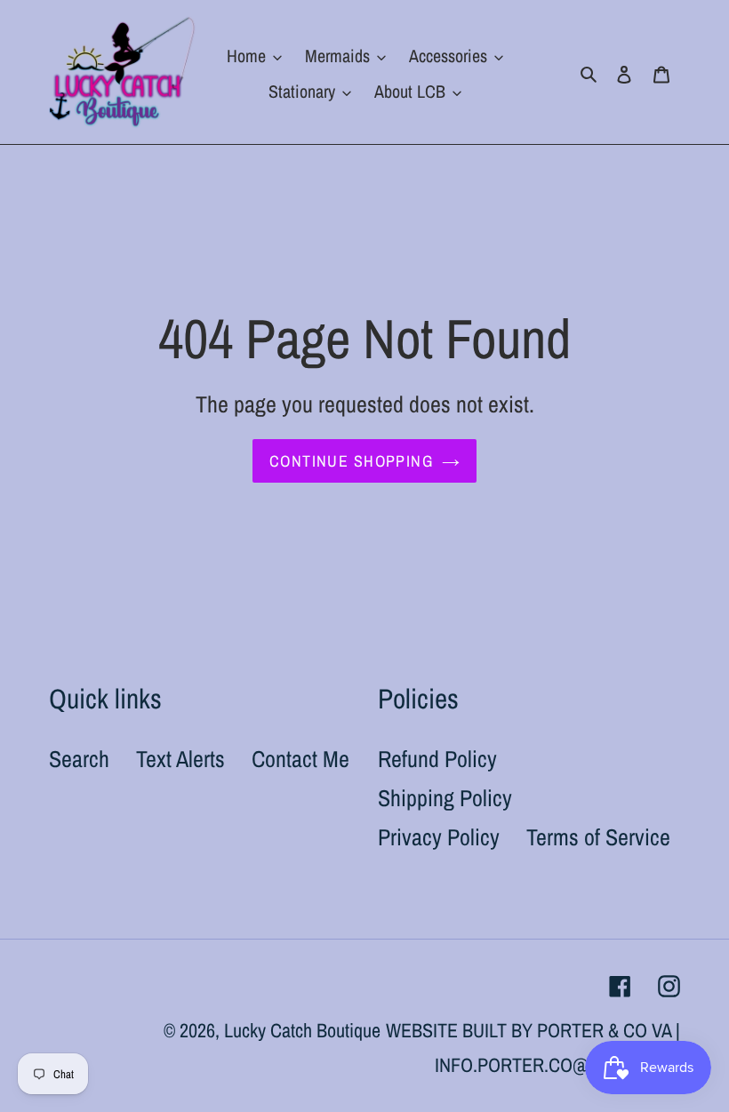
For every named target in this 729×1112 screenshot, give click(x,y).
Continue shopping (351, 461)
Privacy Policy (439, 836)
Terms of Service (598, 836)
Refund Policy (437, 758)
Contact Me (300, 758)
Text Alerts (180, 758)
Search (79, 758)
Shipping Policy (445, 797)
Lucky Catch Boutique (302, 1030)
